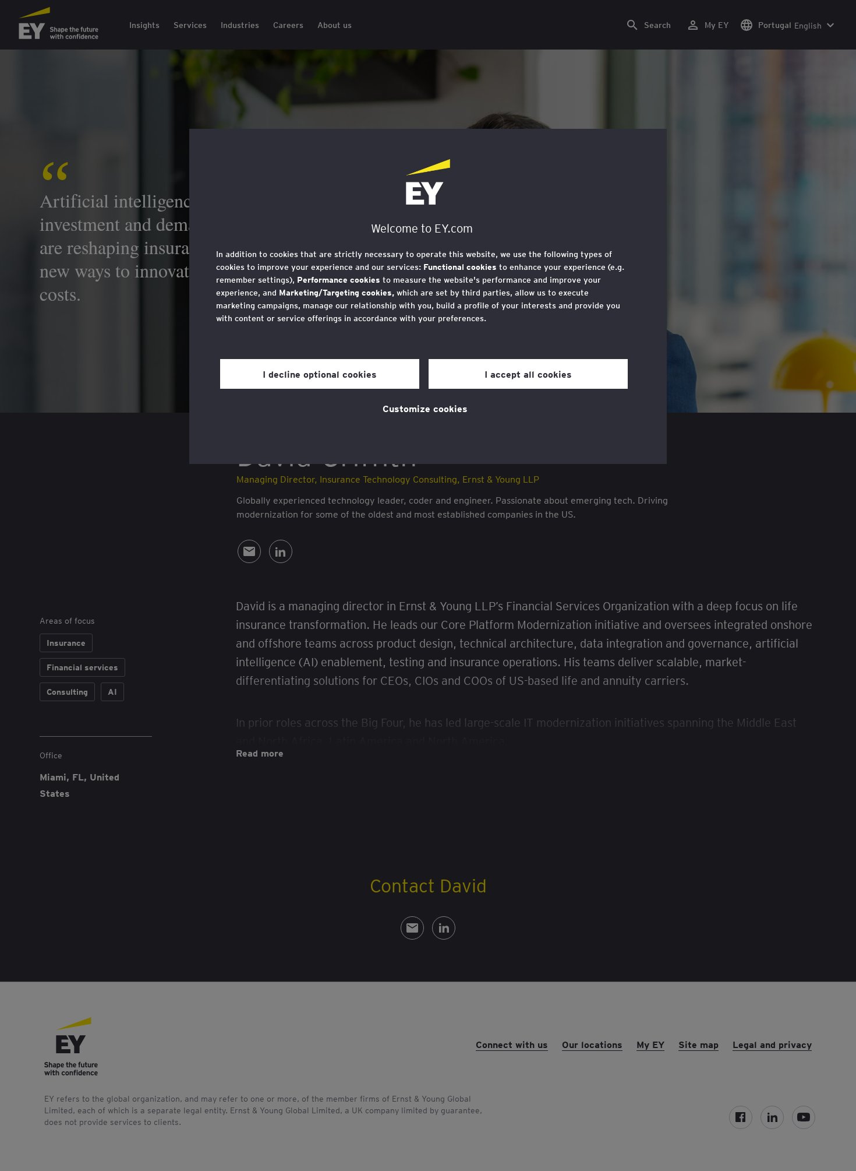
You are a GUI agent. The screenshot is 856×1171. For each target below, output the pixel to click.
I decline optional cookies (320, 373)
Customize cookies (425, 408)
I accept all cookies (528, 373)
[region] (428, 296)
